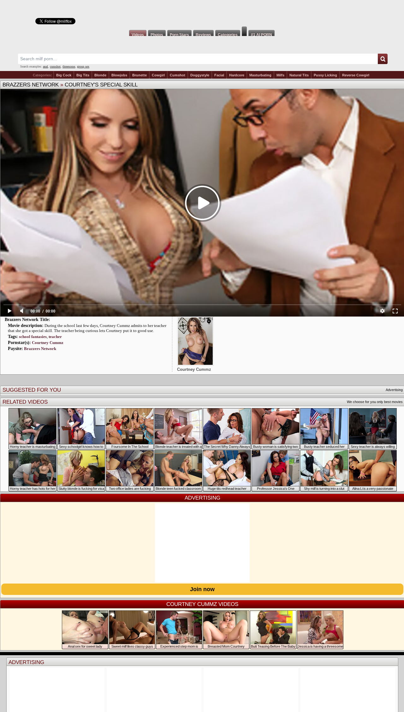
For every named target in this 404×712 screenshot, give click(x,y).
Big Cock (63, 75)
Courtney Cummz (47, 342)
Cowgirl (158, 75)
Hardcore (236, 75)
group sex (83, 66)
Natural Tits (299, 75)
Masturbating (260, 75)
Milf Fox (202, 13)
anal (45, 66)
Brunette (139, 75)
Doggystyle (199, 75)
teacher (55, 336)
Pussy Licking (325, 75)
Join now (202, 589)
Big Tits (82, 75)
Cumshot (177, 75)
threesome (68, 66)
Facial (219, 75)
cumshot (55, 66)
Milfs (280, 75)
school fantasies (33, 336)
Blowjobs (119, 75)
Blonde (100, 75)
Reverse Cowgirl (355, 75)
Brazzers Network (31, 85)
